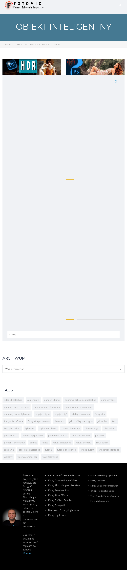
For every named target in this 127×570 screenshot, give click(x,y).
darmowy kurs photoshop (47, 407)
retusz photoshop (62, 442)
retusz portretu (83, 442)
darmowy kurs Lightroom (16, 407)
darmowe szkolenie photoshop (80, 399)
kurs (114, 421)
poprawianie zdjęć (81, 435)
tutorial (48, 449)
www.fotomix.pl (50, 456)
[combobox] (63, 369)
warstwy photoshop (28, 456)
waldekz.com (87, 449)
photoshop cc (11, 435)
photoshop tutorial (57, 435)
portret (33, 442)
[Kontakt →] (29, 553)
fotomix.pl (59, 421)
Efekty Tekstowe (97, 480)
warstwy (8, 456)
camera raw (33, 399)
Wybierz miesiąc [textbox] (14, 369)
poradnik (99, 435)
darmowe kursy (52, 399)
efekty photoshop (81, 414)
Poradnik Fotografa (99, 501)
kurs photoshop (12, 428)
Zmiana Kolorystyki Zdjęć (102, 490)
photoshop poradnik (33, 435)
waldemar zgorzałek (109, 449)
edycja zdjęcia (43, 414)
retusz (45, 442)
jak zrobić (102, 421)
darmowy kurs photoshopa (78, 407)
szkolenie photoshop (29, 449)
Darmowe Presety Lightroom (103, 475)
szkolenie (9, 449)
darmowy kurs (108, 399)
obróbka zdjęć (92, 428)
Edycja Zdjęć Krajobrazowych (104, 485)
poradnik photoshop (14, 442)
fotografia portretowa (39, 421)
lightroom (30, 428)
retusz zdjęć (102, 442)
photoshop (109, 428)
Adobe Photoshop (13, 399)
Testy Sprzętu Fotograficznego (104, 496)
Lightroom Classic (48, 428)
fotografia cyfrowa (13, 421)
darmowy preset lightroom (17, 414)
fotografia (100, 414)
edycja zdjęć (61, 414)
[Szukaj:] (63, 208)
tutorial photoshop (66, 449)
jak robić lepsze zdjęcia (81, 421)
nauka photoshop (71, 428)
